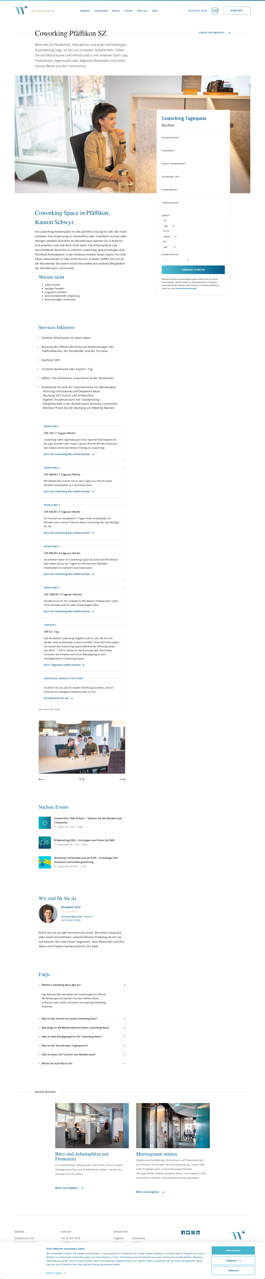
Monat (166, 230)
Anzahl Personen (170, 254)
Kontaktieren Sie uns (57, 698)
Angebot (85, 10)
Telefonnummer (170, 202)
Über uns (142, 10)
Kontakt (237, 10)
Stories (129, 10)
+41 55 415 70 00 (197, 10)
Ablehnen (233, 1270)
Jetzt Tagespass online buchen (62, 664)
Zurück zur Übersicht (212, 32)
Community (101, 10)
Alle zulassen (233, 1250)
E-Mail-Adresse (170, 189)
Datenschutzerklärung (186, 288)
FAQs (155, 10)
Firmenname (168, 150)
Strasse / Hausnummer (174, 163)
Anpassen (231, 1260)
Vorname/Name (170, 137)
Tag (164, 220)
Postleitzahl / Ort (171, 176)
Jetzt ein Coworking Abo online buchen (67, 454)
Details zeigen (53, 1273)
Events (116, 10)
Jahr (165, 241)
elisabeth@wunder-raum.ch (77, 916)
